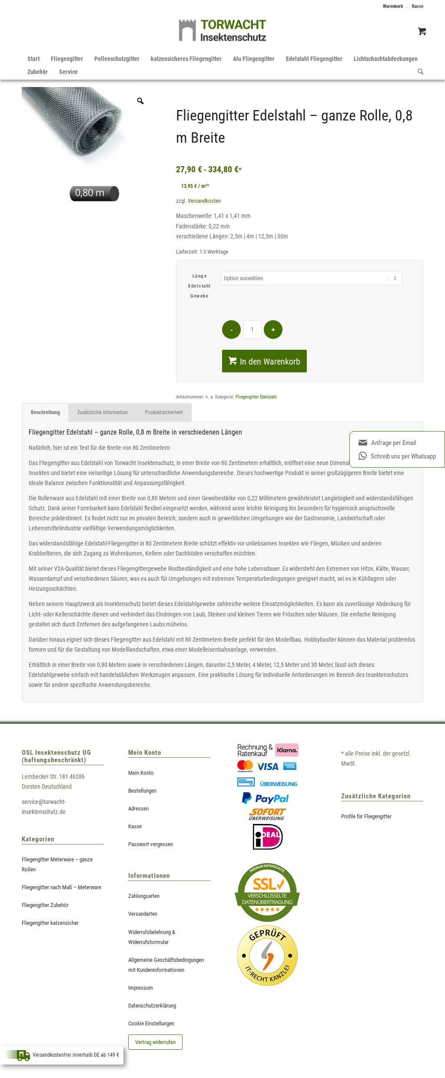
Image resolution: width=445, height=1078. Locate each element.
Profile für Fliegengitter (366, 816)
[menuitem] (393, 6)
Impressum (140, 987)
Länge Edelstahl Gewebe (199, 286)
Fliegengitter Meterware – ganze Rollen (57, 864)
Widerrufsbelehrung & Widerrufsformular (151, 937)
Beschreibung (45, 412)
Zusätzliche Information (102, 412)
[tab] (45, 412)
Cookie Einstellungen (151, 1023)
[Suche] (417, 71)
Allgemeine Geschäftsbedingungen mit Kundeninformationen (166, 965)
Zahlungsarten (143, 896)
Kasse (417, 6)
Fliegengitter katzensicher (50, 923)
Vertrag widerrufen (155, 1042)
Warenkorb (393, 6)
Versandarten (142, 914)
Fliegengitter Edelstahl (256, 397)
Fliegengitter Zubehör (45, 905)
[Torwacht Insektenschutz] (222, 32)
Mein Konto (141, 773)
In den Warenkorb (270, 361)
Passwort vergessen (150, 844)
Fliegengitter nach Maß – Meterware (61, 887)
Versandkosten (204, 201)
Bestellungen (142, 790)
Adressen (138, 808)
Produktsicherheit (164, 412)
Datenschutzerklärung (152, 1005)
